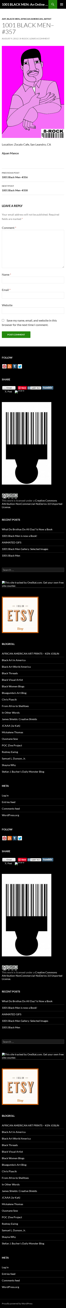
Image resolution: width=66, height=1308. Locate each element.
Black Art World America (16, 666)
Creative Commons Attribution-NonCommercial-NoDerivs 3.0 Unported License (32, 504)
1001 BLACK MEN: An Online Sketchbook (25, 4)
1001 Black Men (11, 555)
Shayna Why (9, 765)
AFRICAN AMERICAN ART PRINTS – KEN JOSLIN (30, 653)
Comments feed (11, 808)
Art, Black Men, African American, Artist (26, 18)
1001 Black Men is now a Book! (19, 535)
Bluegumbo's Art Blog (14, 692)
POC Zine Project (12, 745)
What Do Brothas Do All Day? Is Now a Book (27, 529)
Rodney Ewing (10, 751)
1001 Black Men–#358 (15, 188)
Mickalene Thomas (12, 732)
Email (6, 289)
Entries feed (8, 802)
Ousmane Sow (10, 738)
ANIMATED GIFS (11, 542)
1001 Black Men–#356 (15, 175)
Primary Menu (61, 4)
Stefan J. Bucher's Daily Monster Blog (23, 771)
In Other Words (11, 712)
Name (6, 274)
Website (7, 305)
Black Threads (10, 673)
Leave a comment (40, 38)
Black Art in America (13, 660)
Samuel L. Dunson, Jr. (14, 758)
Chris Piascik (9, 699)
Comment (9, 227)
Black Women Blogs (13, 686)
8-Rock (24, 38)
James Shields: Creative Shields (19, 719)
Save (23, 387)
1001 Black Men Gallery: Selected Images (25, 549)
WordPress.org (10, 815)
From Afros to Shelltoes (15, 706)
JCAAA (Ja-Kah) (11, 725)
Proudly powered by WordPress (17, 1303)
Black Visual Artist (12, 679)
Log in (5, 795)
